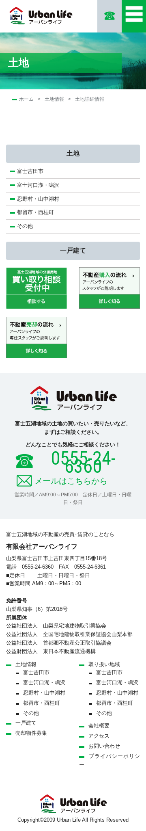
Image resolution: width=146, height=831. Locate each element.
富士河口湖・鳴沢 (40, 185)
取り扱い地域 (104, 664)
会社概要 (99, 726)
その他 (25, 226)
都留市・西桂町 (35, 212)
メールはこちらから (70, 481)
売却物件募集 (31, 733)
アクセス (99, 736)
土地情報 (54, 99)
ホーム (26, 99)
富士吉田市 (30, 171)
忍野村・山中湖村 (38, 199)
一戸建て (73, 250)
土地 (73, 153)
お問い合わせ (104, 746)
